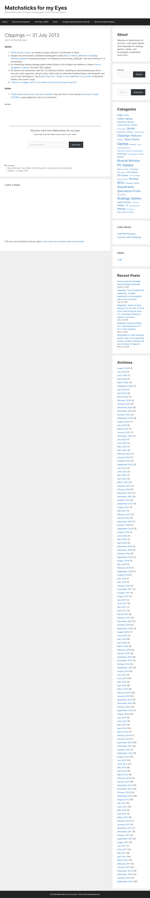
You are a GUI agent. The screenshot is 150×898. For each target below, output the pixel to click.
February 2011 (123, 864)
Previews (134, 169)
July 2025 (121, 389)
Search (120, 70)
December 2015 (124, 657)
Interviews (122, 154)
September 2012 (125, 796)
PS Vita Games (135, 175)
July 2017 (121, 600)
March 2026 (123, 382)
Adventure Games (125, 122)
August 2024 (123, 422)
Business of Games (125, 132)
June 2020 (122, 536)
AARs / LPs (123, 115)
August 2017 (123, 596)
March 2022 (122, 482)
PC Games (125, 165)
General (133, 144)
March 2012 (122, 817)
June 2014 (122, 721)
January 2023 (123, 457)
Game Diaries (132, 139)
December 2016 (124, 621)
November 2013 (124, 746)
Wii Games (130, 209)
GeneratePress (93, 894)
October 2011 (123, 835)
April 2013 (122, 771)
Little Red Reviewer (126, 234)
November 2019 (124, 550)
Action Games (125, 118)
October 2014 (123, 707)
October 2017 (123, 593)
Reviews (134, 178)
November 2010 (124, 874)
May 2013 (121, 767)
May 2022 (122, 475)
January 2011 (123, 867)
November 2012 (124, 789)
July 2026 (121, 372)
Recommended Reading (104, 22)
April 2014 (122, 728)
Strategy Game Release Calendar (76, 22)
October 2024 (123, 414)
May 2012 (121, 810)
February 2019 (124, 568)
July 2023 (121, 439)
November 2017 (124, 589)
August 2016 (123, 632)
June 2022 (122, 472)
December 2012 (124, 785)
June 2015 (122, 678)
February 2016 (124, 650)
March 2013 (122, 774)
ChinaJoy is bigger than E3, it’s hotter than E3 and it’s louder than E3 (43, 82)
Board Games (121, 129)
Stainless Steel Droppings (129, 237)
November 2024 (125, 411)
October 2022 (123, 461)
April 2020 (122, 543)
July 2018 (121, 578)
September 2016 (125, 628)
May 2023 (122, 446)
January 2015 (123, 696)
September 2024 (125, 418)
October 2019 (123, 553)
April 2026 (122, 379)
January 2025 (123, 404)
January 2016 (123, 653)
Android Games (123, 125)
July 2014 (121, 717)
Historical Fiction (123, 148)
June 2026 (122, 375)
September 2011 (125, 839)
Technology (135, 202)
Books (131, 128)
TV (126, 205)
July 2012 (121, 803)
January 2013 (123, 782)
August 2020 (123, 532)
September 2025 (125, 386)
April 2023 (122, 450)
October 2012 (123, 792)
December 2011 (124, 828)
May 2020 (122, 539)
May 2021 (121, 511)
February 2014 (124, 735)
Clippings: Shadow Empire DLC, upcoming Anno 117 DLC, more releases (129, 326)
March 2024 (123, 429)
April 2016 (122, 643)
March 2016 (122, 646)
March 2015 (122, 689)
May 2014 (121, 725)
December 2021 (124, 493)
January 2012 (123, 824)
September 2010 (125, 881)
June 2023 (122, 443)
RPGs (120, 182)
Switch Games (124, 202)
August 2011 (123, 842)
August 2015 (123, 671)
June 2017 (122, 603)
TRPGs (120, 205)
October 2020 (123, 525)
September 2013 (125, 753)
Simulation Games (132, 183)
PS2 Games (121, 172)
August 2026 (123, 368)
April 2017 (122, 610)
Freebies (120, 140)
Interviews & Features (21, 22)
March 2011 (122, 860)
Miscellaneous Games (136, 154)
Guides (139, 144)
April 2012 (122, 814)
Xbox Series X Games (125, 212)
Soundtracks (125, 187)
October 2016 (123, 625)
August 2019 (123, 561)
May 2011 (121, 853)
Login (119, 259)
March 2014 (122, 732)
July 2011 (121, 846)
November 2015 (124, 660)
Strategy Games (129, 198)
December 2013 (124, 742)
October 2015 (123, 664)
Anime (134, 125)
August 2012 (123, 799)
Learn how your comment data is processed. (63, 241)
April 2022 (122, 479)
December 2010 (124, 871)
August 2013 (123, 757)
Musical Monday (128, 160)
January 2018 (123, 586)
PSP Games (122, 175)
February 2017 (124, 618)
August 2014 (123, 714)
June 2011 (122, 849)
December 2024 (124, 407)
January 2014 (123, 739)
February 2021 (124, 514)
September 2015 (125, 667)
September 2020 (125, 529)
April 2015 (122, 685)
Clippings (11, 165)
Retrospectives (122, 179)
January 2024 (123, 432)
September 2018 (125, 571)
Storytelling (121, 195)
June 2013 (122, 764)
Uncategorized (134, 206)
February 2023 (124, 454)
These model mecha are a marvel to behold (31, 94)
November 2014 (124, 703)
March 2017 (122, 614)
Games (123, 144)
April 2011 (121, 856)
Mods (55, 22)
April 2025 (122, 393)
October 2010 (123, 878)
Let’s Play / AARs (41, 22)
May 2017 (121, 607)
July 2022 (121, 468)
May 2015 (121, 682)
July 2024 (121, 425)
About (4, 22)
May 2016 (121, 639)
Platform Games (123, 169)
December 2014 (124, 700)
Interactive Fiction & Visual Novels (130, 151)
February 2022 (124, 486)
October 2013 (123, 750)
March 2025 (122, 397)
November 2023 (125, 436)
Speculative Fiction (129, 191)
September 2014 (125, 710)
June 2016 (122, 635)
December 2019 (124, 546)
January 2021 (123, 518)
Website (121, 208)
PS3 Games (132, 172)
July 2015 (121, 675)
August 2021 (123, 507)
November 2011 (124, 831)
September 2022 (125, 464)
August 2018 (123, 575)
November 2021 (124, 496)
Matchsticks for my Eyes (36, 8)
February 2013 (124, 778)
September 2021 (125, 504)
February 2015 (124, 692)
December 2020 (124, 521)
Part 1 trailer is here (54, 76)
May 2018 (121, 582)
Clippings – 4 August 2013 (17, 171)
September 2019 (125, 557)
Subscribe (76, 145)
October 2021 (123, 500)
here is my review (83, 76)
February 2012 (124, 821)
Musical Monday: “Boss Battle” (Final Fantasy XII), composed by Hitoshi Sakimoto (39, 168)
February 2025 (124, 400)
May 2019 (121, 564)
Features (136, 135)
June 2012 (122, 807)
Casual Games (139, 132)
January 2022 (123, 489)
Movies (120, 157)
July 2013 (121, 760)
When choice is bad (20, 52)
